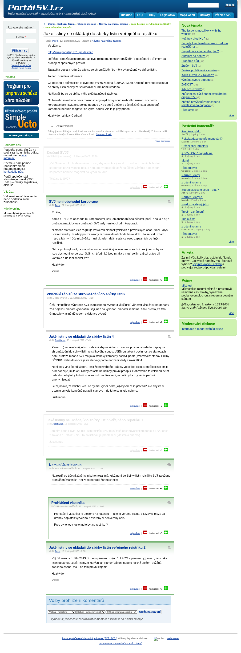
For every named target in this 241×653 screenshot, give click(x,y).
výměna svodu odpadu (196, 79)
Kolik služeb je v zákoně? (197, 75)
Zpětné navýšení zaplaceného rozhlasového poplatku (200, 103)
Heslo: (21, 37)
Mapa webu (187, 15)
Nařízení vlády (190, 175)
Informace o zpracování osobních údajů (120, 643)
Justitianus (60, 340)
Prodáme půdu (191, 61)
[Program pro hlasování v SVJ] (21, 93)
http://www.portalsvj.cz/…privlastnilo (70, 52)
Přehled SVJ (223, 15)
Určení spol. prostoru (194, 146)
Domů (51, 24)
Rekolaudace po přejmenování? (202, 138)
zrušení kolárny (191, 182)
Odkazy (205, 15)
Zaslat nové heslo (21, 68)
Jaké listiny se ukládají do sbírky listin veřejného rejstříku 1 (95, 420)
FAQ (140, 15)
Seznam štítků (104, 134)
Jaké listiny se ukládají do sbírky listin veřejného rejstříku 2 (97, 547)
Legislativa (167, 15)
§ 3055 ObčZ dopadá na (197, 153)
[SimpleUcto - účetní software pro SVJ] (21, 118)
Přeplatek (187, 110)
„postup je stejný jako (195, 204)
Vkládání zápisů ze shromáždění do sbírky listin (86, 294)
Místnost (186, 285)
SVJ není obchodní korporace (73, 201)
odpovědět (135, 187)
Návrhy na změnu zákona (113, 24)
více (231, 115)
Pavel (55, 40)
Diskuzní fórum (66, 24)
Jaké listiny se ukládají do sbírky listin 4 (81, 336)
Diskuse (126, 15)
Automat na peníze (193, 56)
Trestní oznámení (192, 211)
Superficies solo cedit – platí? (200, 51)
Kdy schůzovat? (191, 89)
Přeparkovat (189, 168)
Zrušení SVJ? (58, 152)
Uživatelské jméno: (21, 27)
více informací (15, 157)
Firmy (151, 15)
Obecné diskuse (86, 24)
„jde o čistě (188, 219)
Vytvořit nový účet (21, 65)
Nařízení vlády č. (192, 197)
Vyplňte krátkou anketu (207, 264)
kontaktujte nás (13, 171)
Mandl (185, 160)
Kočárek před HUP (193, 38)
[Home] (62, 15)
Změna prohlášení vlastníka (199, 70)
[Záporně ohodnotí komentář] (145, 187)
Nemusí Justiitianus (65, 465)
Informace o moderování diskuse (202, 329)
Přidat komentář (162, 141)
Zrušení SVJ (189, 65)
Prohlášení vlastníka (67, 503)
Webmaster (173, 638)
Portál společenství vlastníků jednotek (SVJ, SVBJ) (89, 638)
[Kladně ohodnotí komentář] (166, 187)
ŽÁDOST (187, 84)
